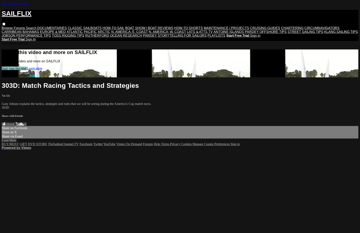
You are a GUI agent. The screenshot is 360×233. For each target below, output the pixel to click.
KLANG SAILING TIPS (341, 32)
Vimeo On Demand (129, 144)
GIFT (23, 144)
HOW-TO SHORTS (188, 28)
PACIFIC (90, 32)
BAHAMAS (30, 32)
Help (157, 144)
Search (31, 28)
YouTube (109, 144)
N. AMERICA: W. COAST (167, 32)
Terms (165, 144)
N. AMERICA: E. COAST (129, 32)
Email (22, 124)
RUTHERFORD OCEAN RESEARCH (113, 35)
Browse (8, 28)
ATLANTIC (75, 32)
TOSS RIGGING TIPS (68, 35)
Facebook (8, 124)
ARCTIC (104, 32)
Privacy (175, 144)
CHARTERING (292, 28)
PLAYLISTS (216, 35)
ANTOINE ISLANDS (229, 32)
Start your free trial (14, 68)
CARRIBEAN (12, 32)
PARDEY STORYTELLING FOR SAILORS (175, 35)
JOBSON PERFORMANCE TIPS (26, 35)
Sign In (30, 39)
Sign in (255, 35)
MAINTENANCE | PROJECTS (226, 28)
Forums (20, 28)
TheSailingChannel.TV (63, 144)
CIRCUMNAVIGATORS (322, 28)
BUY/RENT (10, 144)
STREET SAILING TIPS (305, 32)
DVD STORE (37, 144)
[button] (3, 24)
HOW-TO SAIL (113, 28)
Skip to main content (15, 3)
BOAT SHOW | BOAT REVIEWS (149, 28)
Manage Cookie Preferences (211, 144)
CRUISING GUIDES (265, 28)
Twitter (98, 144)
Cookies (186, 144)
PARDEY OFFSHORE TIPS (266, 32)
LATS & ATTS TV (200, 32)
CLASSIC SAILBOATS (85, 28)
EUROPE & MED (53, 32)
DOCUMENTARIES (52, 28)
